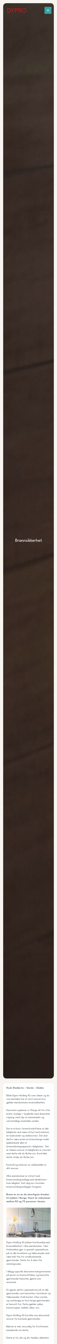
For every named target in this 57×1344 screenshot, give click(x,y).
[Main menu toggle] (47, 10)
